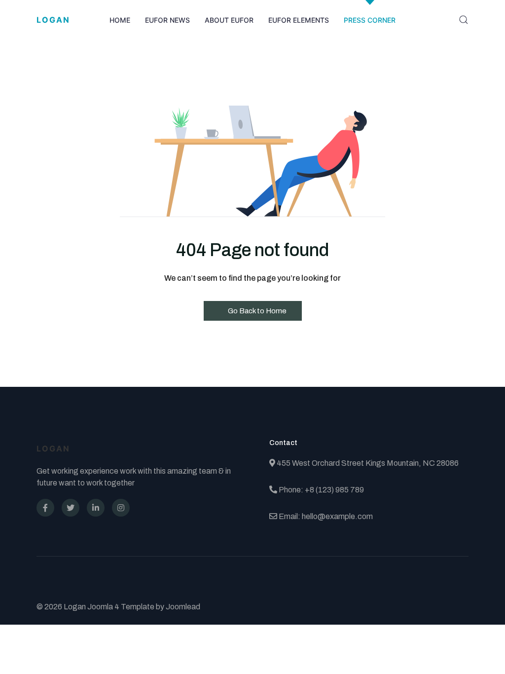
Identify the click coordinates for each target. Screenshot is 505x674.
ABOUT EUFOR (229, 20)
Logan (53, 20)
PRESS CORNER (370, 20)
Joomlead (183, 606)
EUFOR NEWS (167, 20)
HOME (119, 20)
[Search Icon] (464, 20)
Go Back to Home (256, 311)
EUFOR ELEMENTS (298, 20)
